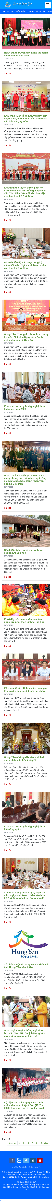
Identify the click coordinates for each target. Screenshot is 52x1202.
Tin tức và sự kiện (37, 11)
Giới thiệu (20, 11)
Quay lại (12, 1143)
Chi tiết (7, 74)
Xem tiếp (44, 1143)
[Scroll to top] (0, 1200)
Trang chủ (8, 11)
